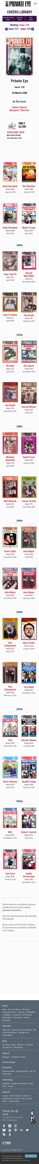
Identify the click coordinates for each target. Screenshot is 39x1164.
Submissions (7, 1098)
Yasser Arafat (29, 501)
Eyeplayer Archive (19, 1057)
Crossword (16, 1015)
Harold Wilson (29, 407)
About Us (6, 1092)
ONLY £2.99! (22, 125)
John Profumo (10, 315)
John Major (28, 551)
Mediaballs (30, 1012)
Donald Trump (29, 781)
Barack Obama (29, 740)
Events (16, 1098)
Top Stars (31, 19)
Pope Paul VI (10, 274)
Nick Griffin (29, 643)
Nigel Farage (29, 227)
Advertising (7, 1080)
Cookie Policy (14, 1101)
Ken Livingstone (10, 644)
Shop (4, 1041)
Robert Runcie (19, 107)
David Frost (29, 457)
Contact (10, 1086)
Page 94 (5, 1053)
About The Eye (15, 1096)
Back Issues (18, 1047)
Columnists (18, 1017)
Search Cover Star (8, 19)
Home (5, 1006)
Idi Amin (10, 366)
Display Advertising (19, 1083)
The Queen (29, 366)
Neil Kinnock (10, 501)
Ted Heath (29, 315)
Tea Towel (29, 1045)
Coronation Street (9, 1012)
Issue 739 (25, 29)
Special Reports (22, 1071)
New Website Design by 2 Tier (12, 1150)
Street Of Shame (14, 1009)
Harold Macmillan (29, 274)
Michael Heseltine (10, 458)
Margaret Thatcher (20, 110)
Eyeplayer (6, 1057)
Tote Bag (5, 1045)
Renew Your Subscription (22, 1030)
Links (23, 1098)
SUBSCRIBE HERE (16, 132)
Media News (7, 1017)
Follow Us (26, 1096)
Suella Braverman (28, 875)
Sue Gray (10, 873)
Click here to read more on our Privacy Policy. (19, 1160)
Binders (20, 1045)
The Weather (28, 186)
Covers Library (8, 1062)
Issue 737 (14, 29)
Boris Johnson (10, 781)
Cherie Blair (10, 551)
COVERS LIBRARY (19, 12)
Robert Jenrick (28, 832)
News (4, 1009)
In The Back (27, 1015)
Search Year (19, 19)
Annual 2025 (7, 1047)
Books (13, 1045)
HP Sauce (25, 1009)
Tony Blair (29, 687)
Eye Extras (7, 1067)
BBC (10, 832)
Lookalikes (6, 1015)
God (10, 740)
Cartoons (21, 1012)
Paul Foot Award (8, 1071)
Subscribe (6, 1026)
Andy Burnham (10, 186)
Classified (6, 1083)
